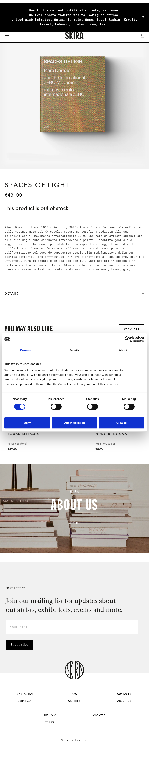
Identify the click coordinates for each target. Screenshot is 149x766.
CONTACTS (124, 694)
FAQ (74, 694)
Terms (49, 722)
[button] (7, 35)
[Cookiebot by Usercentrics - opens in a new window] (127, 339)
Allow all (121, 422)
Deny (27, 422)
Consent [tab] (26, 350)
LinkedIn (25, 701)
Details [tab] (74, 350)
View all (131, 329)
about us (124, 701)
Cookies (99, 715)
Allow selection (74, 422)
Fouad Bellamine (25, 434)
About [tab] (123, 350)
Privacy (49, 715)
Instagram (25, 694)
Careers (74, 701)
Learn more (74, 523)
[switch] (56, 407)
